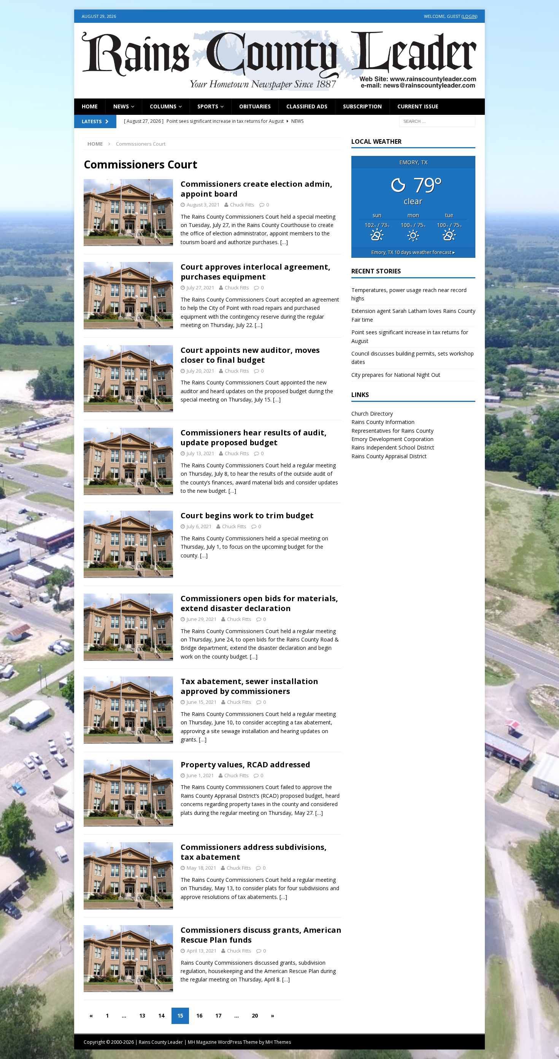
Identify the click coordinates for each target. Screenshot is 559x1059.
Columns (163, 106)
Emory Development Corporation (392, 439)
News (121, 106)
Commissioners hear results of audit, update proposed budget (254, 437)
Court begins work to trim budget (247, 515)
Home (90, 106)
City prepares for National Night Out (395, 374)
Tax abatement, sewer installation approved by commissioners (249, 686)
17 (218, 1015)
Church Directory (372, 413)
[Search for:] (437, 120)
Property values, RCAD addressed (245, 764)
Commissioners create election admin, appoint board (256, 189)
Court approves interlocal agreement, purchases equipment (255, 272)
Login (469, 16)
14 (161, 1015)
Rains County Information (382, 422)
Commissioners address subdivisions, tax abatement (254, 852)
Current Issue (417, 106)
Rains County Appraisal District (389, 456)
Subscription (362, 106)
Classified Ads (306, 106)
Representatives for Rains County (392, 430)
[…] (284, 242)
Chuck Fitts (242, 204)
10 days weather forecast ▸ (413, 252)
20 (255, 1015)
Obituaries (255, 106)
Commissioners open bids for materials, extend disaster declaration (259, 603)
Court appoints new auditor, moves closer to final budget (250, 355)
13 (142, 1015)
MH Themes (278, 1042)
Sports (207, 106)
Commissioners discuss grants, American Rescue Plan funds (261, 935)
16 (199, 1015)
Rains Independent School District (392, 447)
